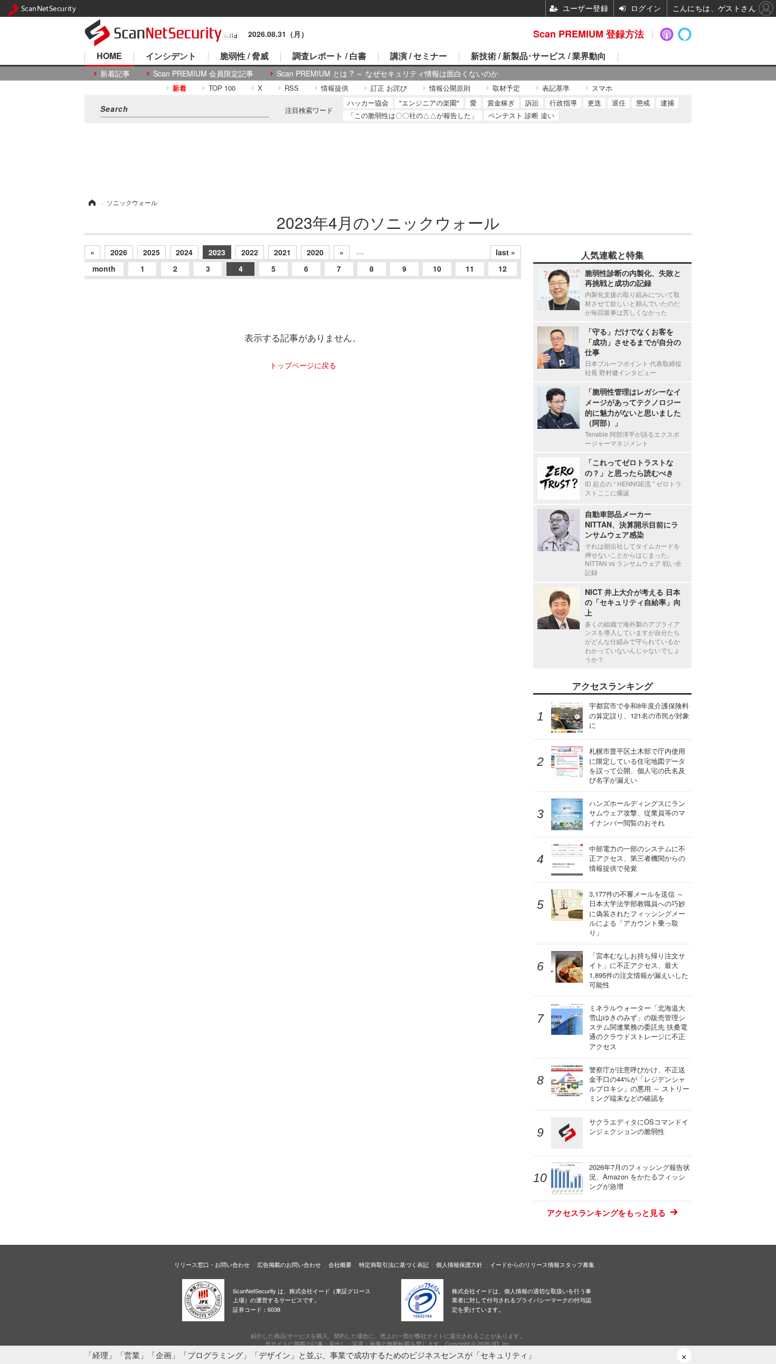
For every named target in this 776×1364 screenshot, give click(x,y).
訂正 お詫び (389, 88)
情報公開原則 (449, 88)
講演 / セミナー (418, 57)
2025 (151, 252)
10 (437, 268)
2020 (315, 252)
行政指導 (563, 103)
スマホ (602, 88)
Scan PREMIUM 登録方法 (588, 34)
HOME (109, 57)
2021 (282, 252)
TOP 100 (222, 88)
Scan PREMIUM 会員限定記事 (203, 74)
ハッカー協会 (368, 103)
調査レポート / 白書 (329, 57)
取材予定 (506, 88)
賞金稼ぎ (501, 103)
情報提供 (334, 88)
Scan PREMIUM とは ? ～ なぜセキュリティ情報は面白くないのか (387, 74)
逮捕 (667, 103)
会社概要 (340, 1264)
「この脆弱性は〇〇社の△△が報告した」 (412, 115)
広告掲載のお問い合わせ (289, 1264)
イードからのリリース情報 (525, 1264)
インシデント (171, 57)
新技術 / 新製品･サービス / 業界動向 (538, 57)
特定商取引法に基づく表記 (394, 1264)
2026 (118, 252)
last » (505, 252)
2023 (217, 252)
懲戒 (643, 103)
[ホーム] (91, 202)
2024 (184, 252)
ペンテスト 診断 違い (521, 115)
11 (470, 268)
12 (502, 268)
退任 (619, 103)
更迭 (594, 103)
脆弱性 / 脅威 (244, 57)
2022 (249, 252)
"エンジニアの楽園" (429, 103)
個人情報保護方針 (459, 1264)
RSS (292, 88)
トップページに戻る (303, 365)
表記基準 (556, 88)
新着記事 (115, 74)
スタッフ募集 (577, 1264)
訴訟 (532, 103)
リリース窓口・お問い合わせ (212, 1264)
